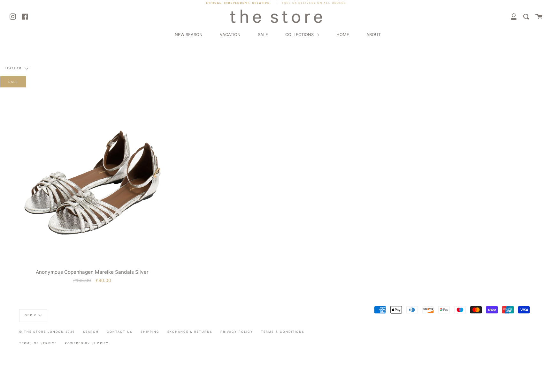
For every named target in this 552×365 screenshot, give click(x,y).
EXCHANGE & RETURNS (189, 331)
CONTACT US (120, 331)
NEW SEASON (189, 34)
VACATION (230, 34)
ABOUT (373, 34)
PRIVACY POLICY (236, 331)
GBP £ (31, 315)
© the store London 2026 (47, 331)
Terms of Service (38, 343)
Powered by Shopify (87, 343)
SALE (263, 34)
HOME (342, 34)
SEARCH (91, 331)
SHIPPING (150, 331)
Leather (14, 68)
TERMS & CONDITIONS (282, 331)
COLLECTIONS (300, 34)
